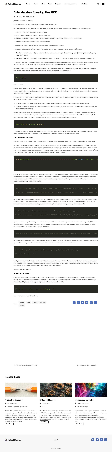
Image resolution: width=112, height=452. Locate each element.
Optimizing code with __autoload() (87, 365)
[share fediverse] (91, 302)
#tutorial (22, 306)
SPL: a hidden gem (48, 400)
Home (28, 4)
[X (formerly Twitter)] (105, 439)
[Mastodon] (101, 439)
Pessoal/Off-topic (82, 407)
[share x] (78, 302)
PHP (20, 17)
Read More (9, 424)
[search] (99, 4)
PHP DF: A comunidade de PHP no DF (26, 365)
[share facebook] (74, 302)
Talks (49, 4)
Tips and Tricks (24, 407)
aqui (29, 269)
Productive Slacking (14, 400)
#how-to (22, 302)
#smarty (35, 302)
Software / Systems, (13, 407)
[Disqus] (56, 334)
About (36, 4)
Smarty (35, 24)
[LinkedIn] (97, 439)
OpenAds (40, 68)
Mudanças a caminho (84, 400)
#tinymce (43, 302)
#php (28, 302)
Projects (58, 4)
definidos (62, 146)
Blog (42, 4)
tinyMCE (52, 45)
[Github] (92, 439)
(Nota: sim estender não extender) (23, 21)
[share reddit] (86, 302)
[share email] (82, 302)
